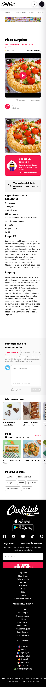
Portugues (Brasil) (24, 669)
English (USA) (24, 656)
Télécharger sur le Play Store (23, 527)
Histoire (23, 619)
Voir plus (37, 435)
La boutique (23, 612)
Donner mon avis (33, 50)
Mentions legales (23, 629)
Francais (24, 646)
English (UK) (24, 652)
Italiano (24, 665)
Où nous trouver (23, 616)
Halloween (23, 585)
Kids (23, 592)
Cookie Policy (25, 681)
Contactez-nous (23, 632)
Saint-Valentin (23, 579)
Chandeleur (23, 576)
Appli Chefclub (23, 622)
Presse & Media (23, 625)
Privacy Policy (12, 681)
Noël (23, 589)
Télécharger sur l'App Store (22, 521)
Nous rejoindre (23, 635)
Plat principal (21, 12)
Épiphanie (23, 572)
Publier (36, 389)
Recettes (8, 12)
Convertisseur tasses (22, 598)
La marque (23, 609)
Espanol (24, 659)
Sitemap (35, 681)
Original (23, 595)
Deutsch (24, 649)
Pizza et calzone (38, 12)
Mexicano (24, 662)
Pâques (23, 582)
